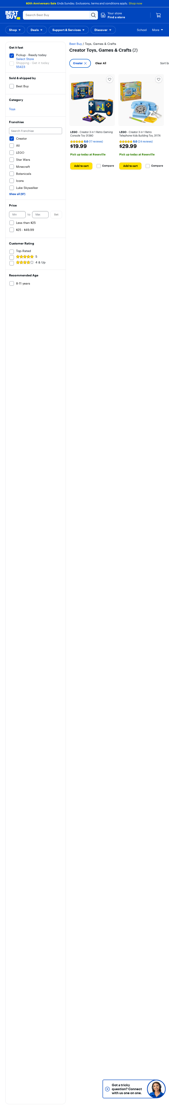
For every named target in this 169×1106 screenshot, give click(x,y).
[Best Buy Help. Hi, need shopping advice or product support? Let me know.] (156, 1089)
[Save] (109, 79)
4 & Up (40, 262)
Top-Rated (23, 251)
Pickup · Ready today (31, 55)
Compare (108, 165)
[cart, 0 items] (158, 15)
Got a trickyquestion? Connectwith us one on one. (127, 1089)
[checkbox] (80, 63)
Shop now (135, 3)
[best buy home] (12, 15)
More (155, 30)
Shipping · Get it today (32, 63)
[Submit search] (93, 15)
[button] (113, 15)
